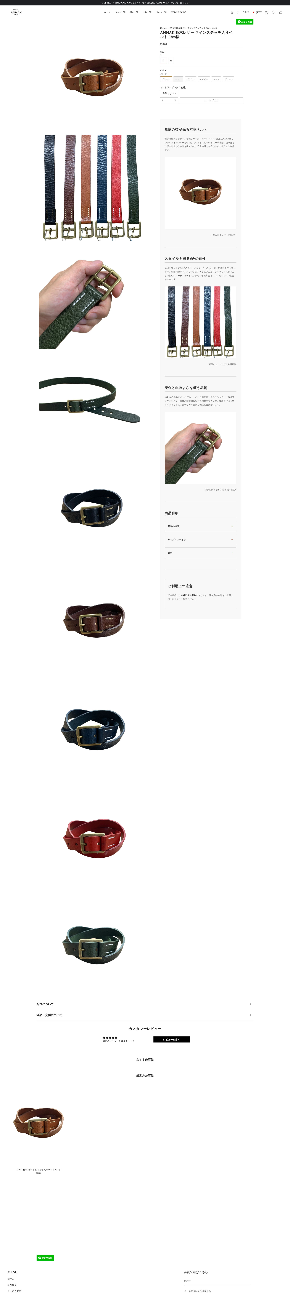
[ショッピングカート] (280, 12)
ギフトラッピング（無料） (173, 87)
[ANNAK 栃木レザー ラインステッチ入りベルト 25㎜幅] (38, 1124)
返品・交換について (49, 1015)
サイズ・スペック (177, 539)
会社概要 (12, 1284)
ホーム (11, 1278)
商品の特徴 (173, 526)
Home (163, 28)
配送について (45, 1004)
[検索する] (273, 12)
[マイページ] (266, 12)
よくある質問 (14, 1290)
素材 (170, 553)
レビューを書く (171, 1039)
